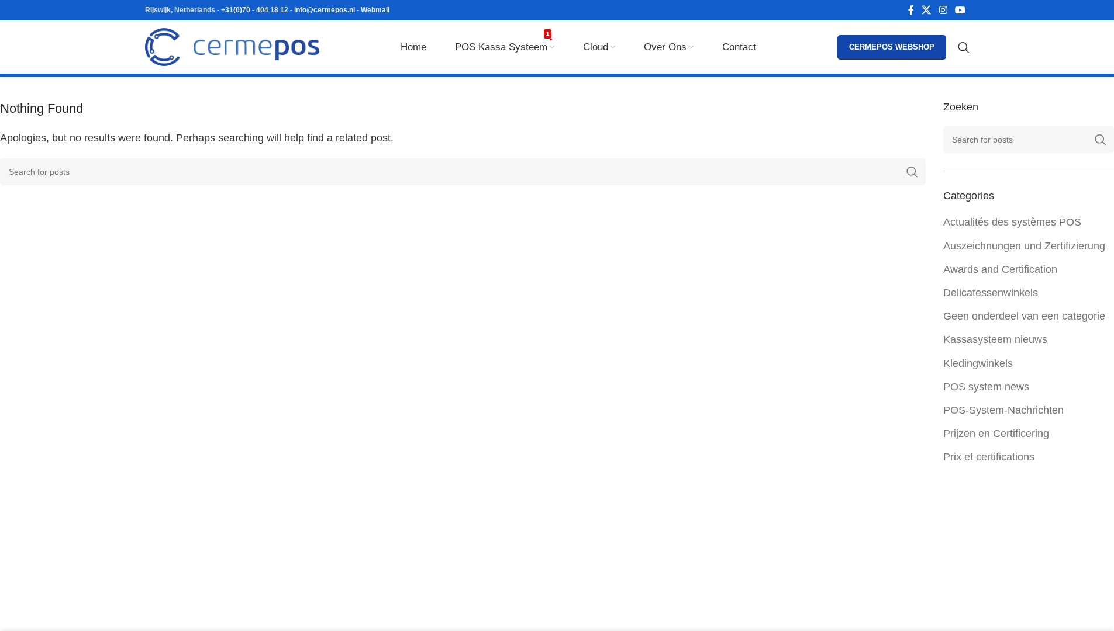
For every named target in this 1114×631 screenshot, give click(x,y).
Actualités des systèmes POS (1012, 222)
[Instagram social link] (943, 10)
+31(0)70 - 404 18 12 (254, 10)
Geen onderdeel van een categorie (1024, 316)
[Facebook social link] (911, 10)
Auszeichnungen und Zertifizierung (1024, 246)
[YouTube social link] (960, 10)
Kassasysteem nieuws (995, 339)
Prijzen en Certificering (996, 433)
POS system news (986, 387)
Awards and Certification (1000, 269)
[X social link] (926, 10)
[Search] (963, 47)
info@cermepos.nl (324, 10)
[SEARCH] (912, 171)
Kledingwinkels (978, 363)
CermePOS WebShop (891, 47)
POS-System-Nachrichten (1003, 410)
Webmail (375, 10)
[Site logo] (232, 46)
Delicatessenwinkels (990, 293)
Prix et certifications (988, 457)
